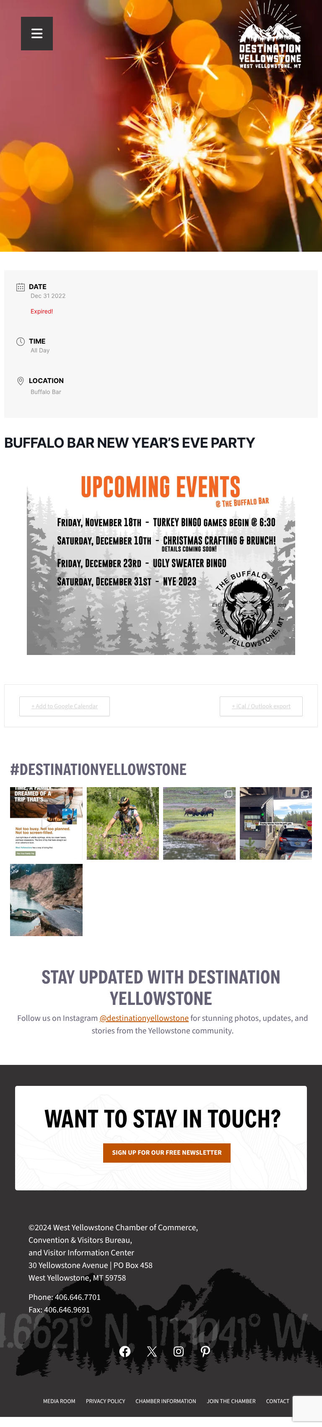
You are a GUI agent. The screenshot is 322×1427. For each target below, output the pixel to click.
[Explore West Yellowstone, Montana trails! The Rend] (123, 823)
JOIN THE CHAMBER (231, 1401)
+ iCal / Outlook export (261, 706)
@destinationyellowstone (144, 1018)
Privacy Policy (105, 1401)
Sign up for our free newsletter (167, 1153)
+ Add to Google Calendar (64, 706)
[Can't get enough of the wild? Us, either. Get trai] (46, 823)
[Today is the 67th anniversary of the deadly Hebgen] (46, 900)
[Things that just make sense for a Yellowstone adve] (276, 823)
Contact (278, 1401)
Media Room (59, 1401)
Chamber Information (165, 1401)
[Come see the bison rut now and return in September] (199, 823)
